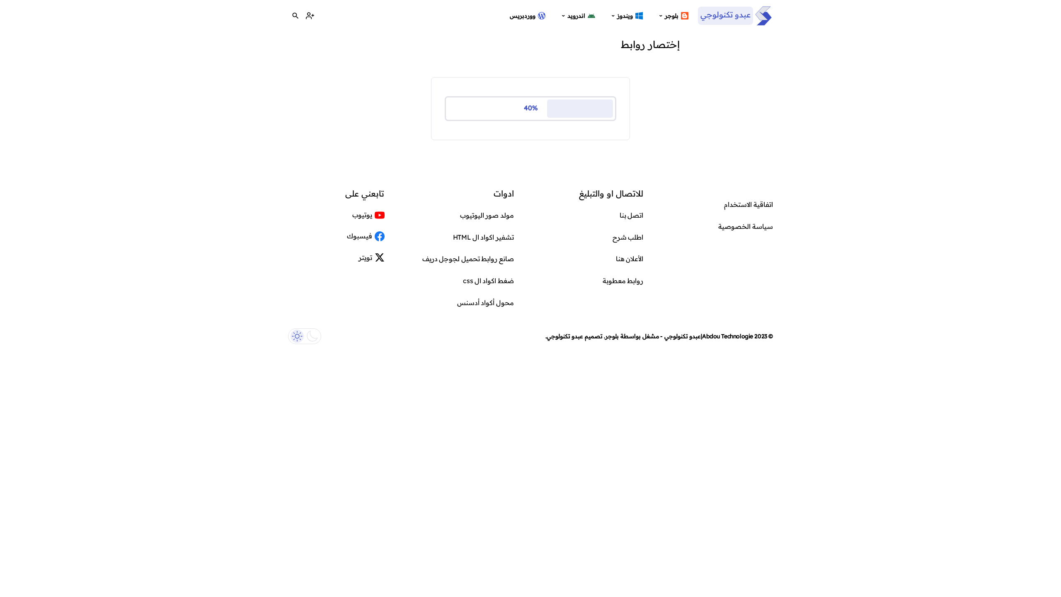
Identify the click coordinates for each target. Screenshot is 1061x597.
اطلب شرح (628, 237)
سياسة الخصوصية (745, 226)
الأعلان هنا (630, 259)
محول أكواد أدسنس (485, 302)
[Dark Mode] (304, 336)
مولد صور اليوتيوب (487, 215)
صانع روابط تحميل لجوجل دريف (468, 259)
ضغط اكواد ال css (488, 281)
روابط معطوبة (623, 281)
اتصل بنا (632, 215)
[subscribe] (310, 16)
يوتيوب (362, 215)
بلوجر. (611, 336)
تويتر (365, 257)
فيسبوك (359, 236)
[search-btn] (295, 16)
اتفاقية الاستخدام (748, 204)
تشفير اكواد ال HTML (483, 237)
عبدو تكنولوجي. (564, 336)
